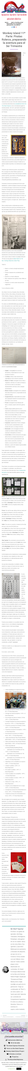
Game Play (16, 260)
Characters (11, 260)
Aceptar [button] (18, 1068)
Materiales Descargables (14, 23)
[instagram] (16, 27)
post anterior (12, 77)
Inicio (6, 22)
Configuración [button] (11, 1068)
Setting (6, 260)
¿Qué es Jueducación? (17, 22)
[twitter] (12, 27)
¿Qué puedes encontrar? (13, 25)
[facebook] (14, 27)
